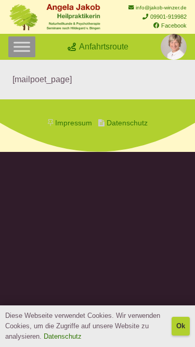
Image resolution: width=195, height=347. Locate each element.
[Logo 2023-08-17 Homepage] (54, 17)
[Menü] (22, 47)
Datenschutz (127, 123)
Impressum (73, 123)
